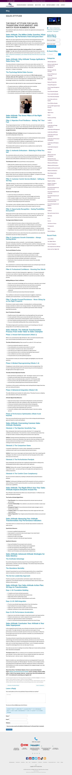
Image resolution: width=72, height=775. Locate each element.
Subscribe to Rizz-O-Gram (52, 762)
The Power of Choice (52, 223)
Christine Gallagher (28, 679)
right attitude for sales (38, 680)
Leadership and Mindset (53, 132)
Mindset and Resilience (52, 170)
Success (49, 220)
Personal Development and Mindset (53, 196)
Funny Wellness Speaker (53, 103)
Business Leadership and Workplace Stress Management (53, 66)
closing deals (10, 680)
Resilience (50, 210)
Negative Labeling (51, 180)
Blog (43, 4)
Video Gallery (45, 762)
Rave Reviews (30, 4)
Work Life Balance (51, 231)
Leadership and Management (54, 129)
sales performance (20, 682)
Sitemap (62, 762)
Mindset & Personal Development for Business (53, 159)
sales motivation (13, 682)
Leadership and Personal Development (53, 135)
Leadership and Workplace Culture (53, 143)
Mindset (49, 152)
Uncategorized (51, 226)
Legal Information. (41, 769)
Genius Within (50, 238)
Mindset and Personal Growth (54, 168)
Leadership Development (53, 146)
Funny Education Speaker (53, 91)
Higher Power (50, 112)
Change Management (52, 84)
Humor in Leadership (40, 685)
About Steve (38, 4)
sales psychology (27, 682)
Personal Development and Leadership (53, 192)
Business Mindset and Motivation (52, 78)
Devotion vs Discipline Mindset (13, 685)
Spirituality (50, 215)
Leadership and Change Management (52, 126)
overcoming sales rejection (28, 680)
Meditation (50, 149)
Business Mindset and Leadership (52, 74)
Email (7, 719)
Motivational (50, 175)
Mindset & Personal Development (52, 155)
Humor (49, 115)
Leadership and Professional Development (53, 139)
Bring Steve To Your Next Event (38, 1)
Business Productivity (52, 82)
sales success (33, 682)
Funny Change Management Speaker (53, 88)
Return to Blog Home (54, 28)
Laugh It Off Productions (36, 766)
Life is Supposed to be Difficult (54, 246)
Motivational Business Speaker (25, 677)
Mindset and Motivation (53, 162)
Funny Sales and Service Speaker (52, 100)
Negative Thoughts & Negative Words (52, 184)
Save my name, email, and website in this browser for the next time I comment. (25, 726)
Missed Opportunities (52, 173)
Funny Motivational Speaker (53, 96)
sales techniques (40, 682)
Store (57, 4)
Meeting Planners (50, 4)
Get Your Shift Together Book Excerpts (54, 106)
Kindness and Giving (52, 117)
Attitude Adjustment (14, 677)
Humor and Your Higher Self (53, 249)
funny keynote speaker (18, 680)
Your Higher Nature (52, 241)
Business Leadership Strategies (52, 70)
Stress (49, 218)
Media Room (40, 762)
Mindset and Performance (53, 165)
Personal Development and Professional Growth (53, 200)
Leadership (50, 122)
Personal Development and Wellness (53, 204)
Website (8, 722)
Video (49, 228)
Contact (63, 4)
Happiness (50, 109)
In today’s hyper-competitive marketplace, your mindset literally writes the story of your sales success (25, 54)
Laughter (49, 120)
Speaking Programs (21, 4)
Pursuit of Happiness (52, 244)
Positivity (49, 208)
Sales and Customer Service (53, 213)
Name (7, 716)
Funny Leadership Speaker (53, 94)
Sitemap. (46, 769)
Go (59, 54)
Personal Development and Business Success (53, 188)
